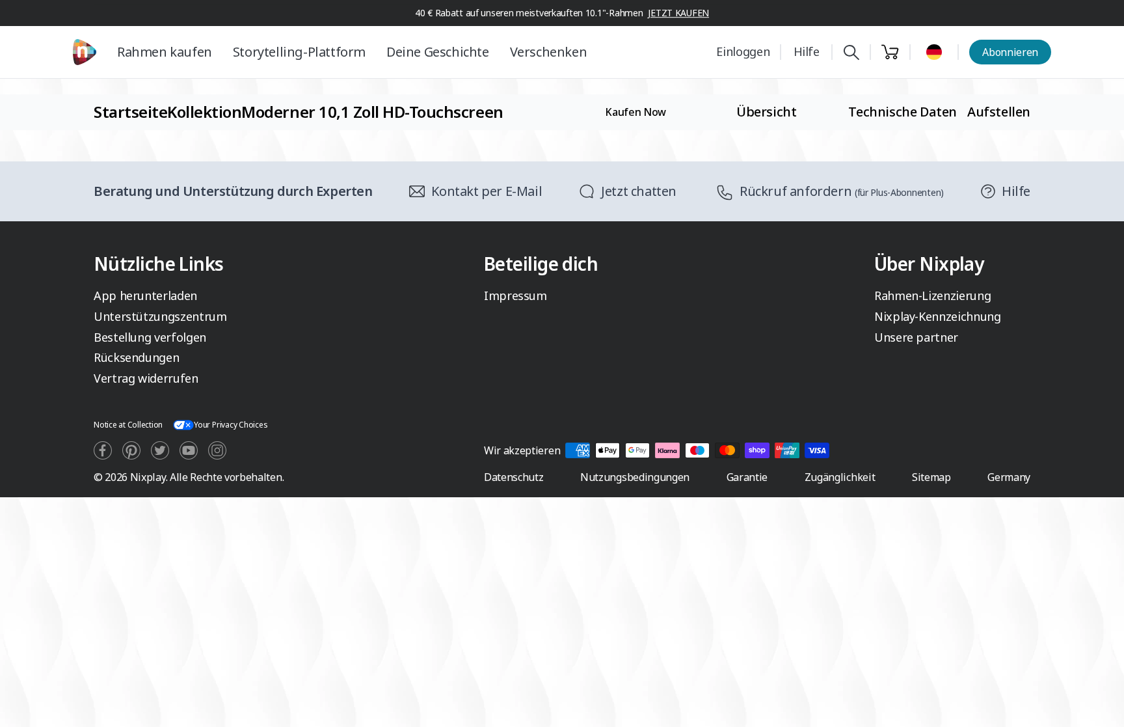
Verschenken (548, 52)
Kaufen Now (635, 112)
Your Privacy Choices (230, 424)
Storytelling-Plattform (299, 52)
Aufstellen (998, 111)
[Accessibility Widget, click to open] (1099, 705)
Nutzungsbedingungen (634, 477)
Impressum (515, 295)
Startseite (130, 111)
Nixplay (148, 477)
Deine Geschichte (437, 52)
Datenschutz (513, 477)
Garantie (747, 477)
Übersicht (766, 111)
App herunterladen (145, 295)
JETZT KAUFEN (678, 13)
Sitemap (931, 477)
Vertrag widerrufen (146, 378)
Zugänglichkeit (840, 477)
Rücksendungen (136, 357)
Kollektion (204, 111)
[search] (851, 52)
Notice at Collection (128, 424)
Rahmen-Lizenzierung (932, 295)
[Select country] (934, 52)
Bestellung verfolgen (150, 337)
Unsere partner (916, 337)
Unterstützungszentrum (160, 316)
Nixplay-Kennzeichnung (937, 316)
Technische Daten (902, 111)
